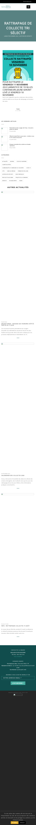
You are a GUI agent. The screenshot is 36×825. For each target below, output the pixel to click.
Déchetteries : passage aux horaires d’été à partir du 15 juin (17, 324)
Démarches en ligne (23, 171)
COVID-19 (28, 167)
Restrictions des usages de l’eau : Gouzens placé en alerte (21, 128)
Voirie (20, 180)
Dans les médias (11, 171)
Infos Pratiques (20, 174)
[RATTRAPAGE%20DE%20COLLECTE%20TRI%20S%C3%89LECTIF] (15, 114)
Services (4, 180)
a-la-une (18, 110)
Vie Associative (13, 180)
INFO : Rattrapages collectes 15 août (15, 626)
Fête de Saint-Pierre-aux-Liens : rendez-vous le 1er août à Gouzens (22, 136)
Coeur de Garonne (21, 161)
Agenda (12, 161)
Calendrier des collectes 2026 (12, 475)
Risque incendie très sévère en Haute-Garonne (20, 145)
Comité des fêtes (6, 164)
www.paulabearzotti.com (14, 692)
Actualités (5, 161)
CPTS (3, 171)
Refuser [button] (22, 822)
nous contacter (18, 656)
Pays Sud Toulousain (7, 177)
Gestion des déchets (25, 36)
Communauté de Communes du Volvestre (13, 167)
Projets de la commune (22, 177)
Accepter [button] (14, 822)
